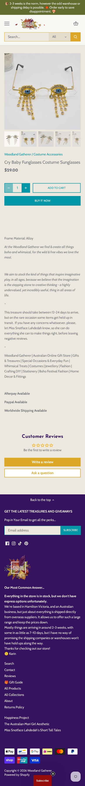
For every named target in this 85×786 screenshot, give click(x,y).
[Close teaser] (53, 774)
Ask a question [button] (42, 473)
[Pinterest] (26, 543)
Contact (9, 670)
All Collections (14, 695)
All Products (12, 688)
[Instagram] (13, 543)
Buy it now (42, 200)
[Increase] (26, 188)
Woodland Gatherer (17, 154)
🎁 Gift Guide (13, 682)
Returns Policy (14, 707)
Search (9, 664)
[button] (42, 780)
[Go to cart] (75, 24)
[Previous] (9, 91)
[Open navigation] (6, 23)
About (8, 701)
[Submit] (75, 37)
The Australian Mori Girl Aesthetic (26, 724)
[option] (42, 91)
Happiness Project (16, 718)
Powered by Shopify (17, 774)
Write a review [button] (42, 462)
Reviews (10, 676)
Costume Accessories (48, 154)
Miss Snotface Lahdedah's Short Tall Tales (32, 730)
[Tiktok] (20, 543)
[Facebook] (7, 543)
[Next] (75, 91)
